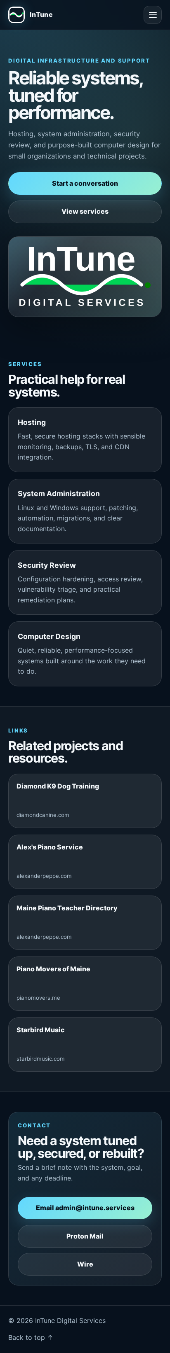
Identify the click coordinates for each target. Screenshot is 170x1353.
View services (85, 211)
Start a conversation (85, 183)
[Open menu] (153, 15)
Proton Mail (85, 1236)
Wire (85, 1264)
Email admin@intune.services (85, 1208)
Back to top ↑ (30, 1337)
